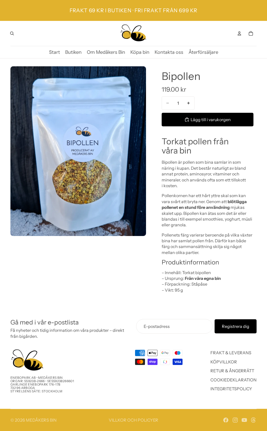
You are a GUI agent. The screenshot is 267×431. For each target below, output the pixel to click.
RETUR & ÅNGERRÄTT (232, 371)
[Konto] (239, 33)
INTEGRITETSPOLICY (231, 388)
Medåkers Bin (41, 420)
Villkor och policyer (133, 420)
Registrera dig (235, 326)
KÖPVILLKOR (223, 361)
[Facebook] (226, 420)
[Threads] (253, 420)
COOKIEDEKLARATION (233, 379)
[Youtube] (244, 420)
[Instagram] (235, 420)
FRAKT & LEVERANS (230, 353)
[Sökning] (12, 33)
